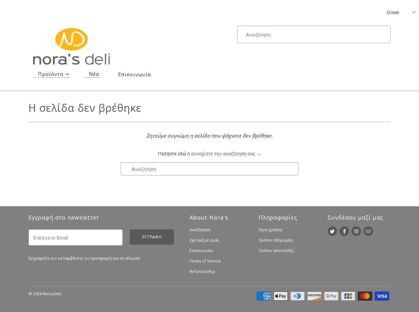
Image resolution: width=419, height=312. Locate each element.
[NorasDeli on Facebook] (344, 231)
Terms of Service (205, 261)
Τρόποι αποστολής (276, 250)
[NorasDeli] (71, 47)
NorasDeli (52, 293)
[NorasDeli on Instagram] (356, 231)
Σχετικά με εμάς (204, 240)
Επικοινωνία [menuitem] (134, 74)
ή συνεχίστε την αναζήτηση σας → (224, 153)
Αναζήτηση (200, 229)
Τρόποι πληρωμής (276, 240)
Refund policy (202, 271)
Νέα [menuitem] (94, 74)
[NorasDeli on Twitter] (332, 231)
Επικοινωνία (201, 250)
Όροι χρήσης (271, 229)
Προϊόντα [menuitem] (50, 74)
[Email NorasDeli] (368, 231)
